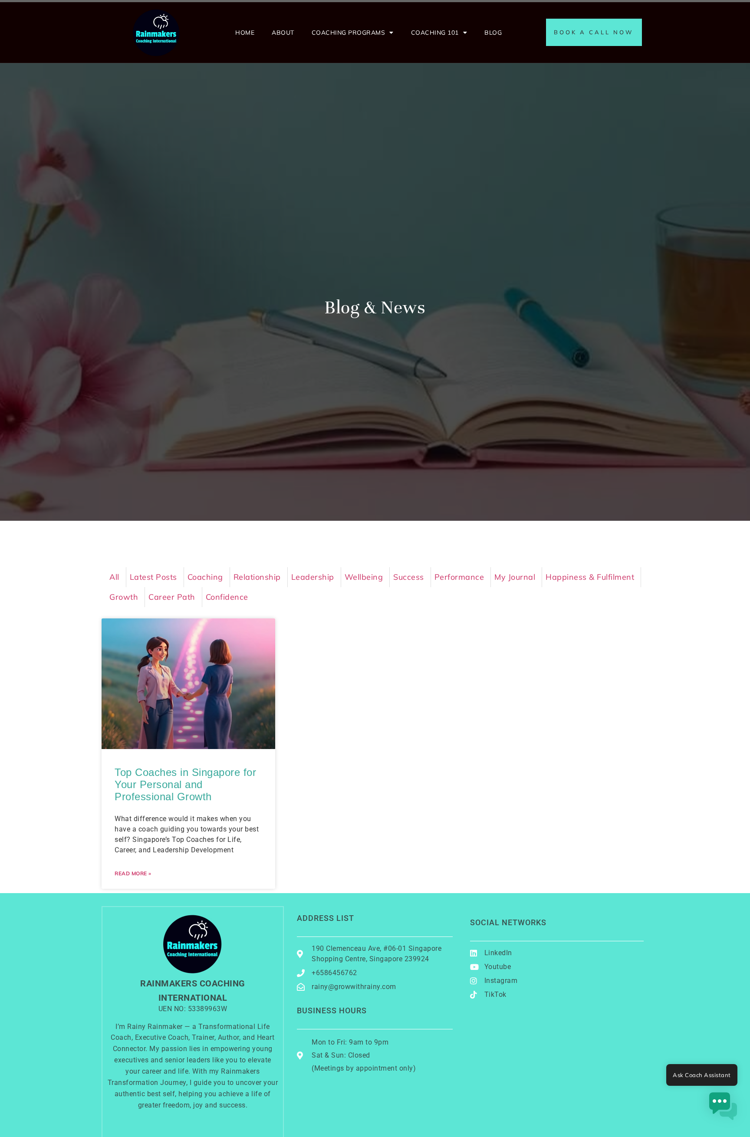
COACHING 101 (435, 32)
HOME (244, 32)
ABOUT (283, 32)
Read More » (133, 873)
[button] (723, 1108)
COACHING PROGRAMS (348, 32)
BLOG (493, 32)
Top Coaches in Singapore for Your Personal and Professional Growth (185, 784)
